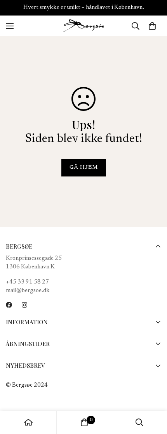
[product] (28, 422)
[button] (152, 26)
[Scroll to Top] (153, 393)
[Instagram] (24, 305)
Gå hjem (84, 167)
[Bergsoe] (83, 26)
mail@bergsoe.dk (28, 291)
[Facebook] (9, 305)
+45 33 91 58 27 (27, 282)
